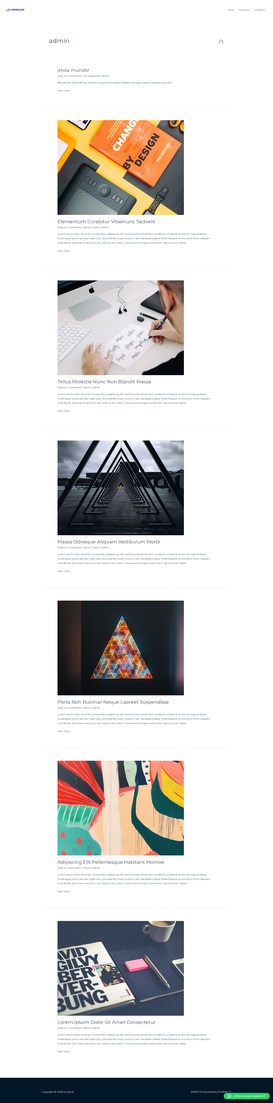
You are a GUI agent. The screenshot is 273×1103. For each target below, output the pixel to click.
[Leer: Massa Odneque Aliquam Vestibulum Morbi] (121, 487)
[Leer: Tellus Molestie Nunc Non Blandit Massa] (121, 327)
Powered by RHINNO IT (216, 1091)
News (87, 227)
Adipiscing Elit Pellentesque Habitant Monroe (111, 862)
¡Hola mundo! (73, 70)
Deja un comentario (70, 75)
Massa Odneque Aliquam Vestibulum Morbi (109, 542)
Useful (95, 227)
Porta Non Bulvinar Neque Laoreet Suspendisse (113, 702)
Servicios (244, 9)
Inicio (231, 9)
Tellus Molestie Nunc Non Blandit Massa (104, 382)
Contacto (259, 9)
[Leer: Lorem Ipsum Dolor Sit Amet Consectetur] (121, 968)
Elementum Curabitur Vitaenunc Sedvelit (106, 222)
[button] (247, 1096)
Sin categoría (91, 75)
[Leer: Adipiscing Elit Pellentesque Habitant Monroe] (121, 807)
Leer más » (64, 90)
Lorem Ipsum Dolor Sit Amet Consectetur (107, 1022)
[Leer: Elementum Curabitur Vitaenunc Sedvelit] (121, 167)
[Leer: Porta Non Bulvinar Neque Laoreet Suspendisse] (121, 647)
